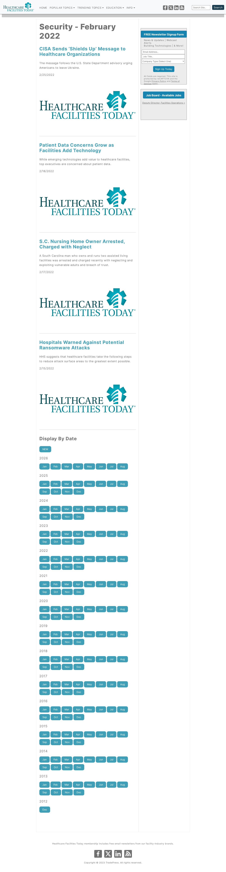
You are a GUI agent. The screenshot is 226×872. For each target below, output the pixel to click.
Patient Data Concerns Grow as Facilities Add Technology (76, 147)
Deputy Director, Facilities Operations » (163, 102)
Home (43, 7)
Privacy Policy (159, 81)
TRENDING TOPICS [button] (89, 7)
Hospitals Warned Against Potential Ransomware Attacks (81, 344)
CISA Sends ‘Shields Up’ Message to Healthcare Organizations (82, 51)
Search (218, 7)
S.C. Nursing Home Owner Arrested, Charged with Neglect (82, 244)
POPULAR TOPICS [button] (61, 7)
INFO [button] (130, 7)
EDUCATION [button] (114, 7)
